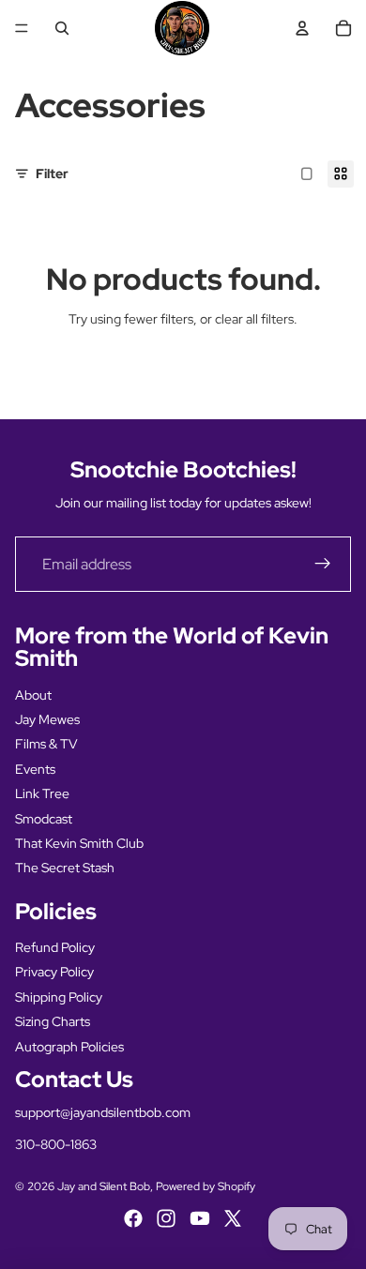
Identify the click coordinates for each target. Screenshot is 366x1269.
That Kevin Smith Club (79, 843)
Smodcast (43, 818)
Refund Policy (55, 947)
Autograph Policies (69, 1046)
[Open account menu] (302, 28)
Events (35, 769)
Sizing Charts (52, 1021)
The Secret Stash (64, 867)
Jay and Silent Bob (103, 1186)
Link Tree (42, 793)
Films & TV (46, 743)
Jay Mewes (47, 719)
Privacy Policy (54, 971)
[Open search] (62, 28)
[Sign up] (323, 564)
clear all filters (254, 318)
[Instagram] (166, 1218)
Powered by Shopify (205, 1186)
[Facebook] (133, 1218)
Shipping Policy (58, 997)
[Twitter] (232, 1218)
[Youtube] (200, 1218)
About (33, 695)
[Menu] (21, 28)
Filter (52, 173)
